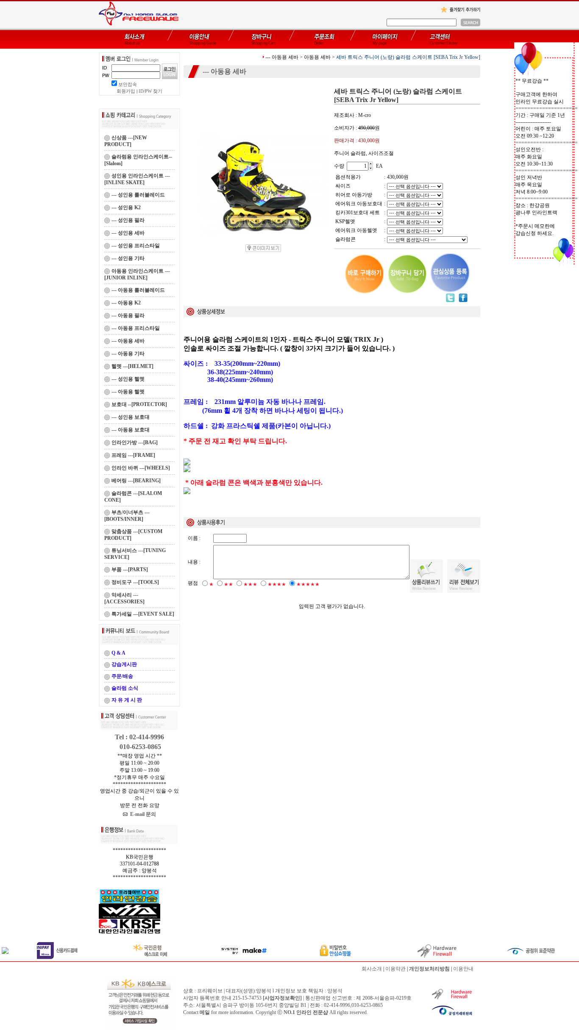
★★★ (250, 584)
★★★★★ (308, 584)
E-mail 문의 (142, 814)
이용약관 (395, 969)
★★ (228, 584)
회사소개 (372, 969)
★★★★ (276, 584)
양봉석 (334, 991)
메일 (205, 1012)
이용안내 (463, 969)
